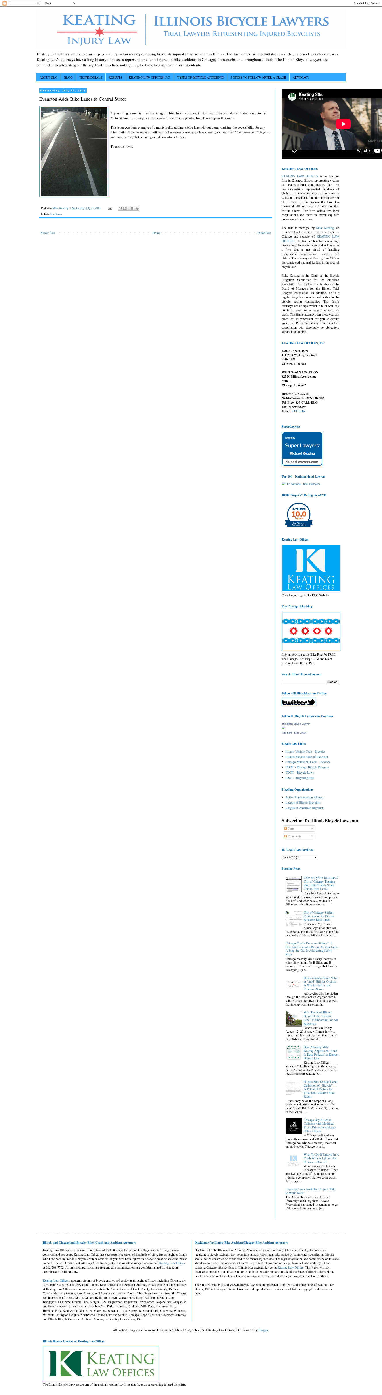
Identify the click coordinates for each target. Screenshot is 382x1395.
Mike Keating (325, 228)
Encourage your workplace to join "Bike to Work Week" (311, 1191)
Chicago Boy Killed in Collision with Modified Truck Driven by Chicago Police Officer (320, 1125)
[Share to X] (128, 208)
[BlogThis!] (124, 208)
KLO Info (298, 411)
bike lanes (56, 214)
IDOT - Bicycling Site (300, 778)
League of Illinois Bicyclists (303, 802)
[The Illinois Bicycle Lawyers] (283, 728)
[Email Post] (110, 208)
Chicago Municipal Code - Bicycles (308, 762)
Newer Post (47, 233)
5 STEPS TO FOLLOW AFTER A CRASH (258, 77)
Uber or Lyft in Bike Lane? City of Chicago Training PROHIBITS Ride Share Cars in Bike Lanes (321, 883)
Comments (294, 836)
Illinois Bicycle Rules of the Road (307, 756)
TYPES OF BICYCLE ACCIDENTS (200, 77)
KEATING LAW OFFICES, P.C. (150, 77)
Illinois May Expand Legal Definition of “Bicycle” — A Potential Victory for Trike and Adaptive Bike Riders (320, 1088)
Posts (290, 828)
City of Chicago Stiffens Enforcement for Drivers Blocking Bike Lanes (319, 916)
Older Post (264, 233)
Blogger (263, 1330)
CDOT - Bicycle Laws (300, 772)
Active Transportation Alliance (305, 797)
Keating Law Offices (172, 1263)
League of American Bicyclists (305, 808)
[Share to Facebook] (133, 208)
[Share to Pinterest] (137, 208)
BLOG (68, 77)
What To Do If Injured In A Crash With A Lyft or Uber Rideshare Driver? (321, 1158)
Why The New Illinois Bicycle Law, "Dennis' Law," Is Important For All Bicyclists (321, 1017)
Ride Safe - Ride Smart (294, 732)
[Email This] (120, 208)
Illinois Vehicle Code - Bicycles (305, 751)
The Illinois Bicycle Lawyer (296, 723)
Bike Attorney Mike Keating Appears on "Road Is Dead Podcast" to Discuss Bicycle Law (321, 1052)
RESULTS (115, 77)
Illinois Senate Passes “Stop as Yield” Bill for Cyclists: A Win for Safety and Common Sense (321, 983)
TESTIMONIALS (90, 77)
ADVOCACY (301, 77)
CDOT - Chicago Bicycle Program (307, 767)
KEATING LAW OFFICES (300, 176)
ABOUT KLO (48, 77)
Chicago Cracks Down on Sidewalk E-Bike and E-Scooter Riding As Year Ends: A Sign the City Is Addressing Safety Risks (312, 948)
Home (156, 233)
